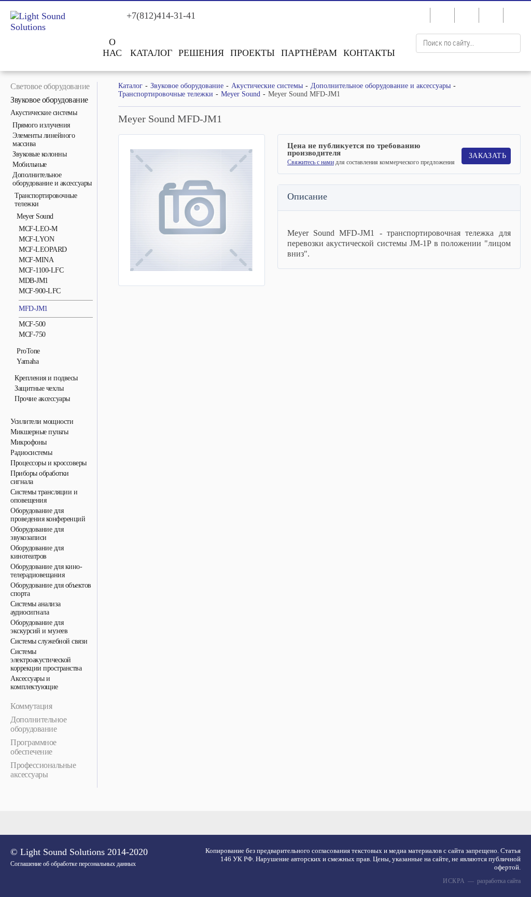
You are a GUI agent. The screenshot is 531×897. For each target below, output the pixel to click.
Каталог (151, 53)
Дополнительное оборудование (38, 724)
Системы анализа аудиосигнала (35, 608)
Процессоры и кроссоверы (48, 463)
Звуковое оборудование (49, 99)
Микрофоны (28, 442)
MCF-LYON (36, 239)
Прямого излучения (41, 125)
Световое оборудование (50, 86)
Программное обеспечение (33, 747)
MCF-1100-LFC (41, 270)
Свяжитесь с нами (310, 162)
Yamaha (27, 361)
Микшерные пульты (39, 432)
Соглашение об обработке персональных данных (73, 863)
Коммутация (31, 706)
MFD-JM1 (33, 308)
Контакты (369, 53)
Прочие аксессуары (42, 399)
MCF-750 (32, 334)
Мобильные (29, 164)
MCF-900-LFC (40, 291)
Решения (201, 53)
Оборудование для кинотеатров (36, 552)
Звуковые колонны (39, 154)
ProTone (28, 351)
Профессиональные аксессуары (43, 770)
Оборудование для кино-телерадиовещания (46, 571)
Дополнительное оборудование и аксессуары (52, 179)
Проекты (252, 53)
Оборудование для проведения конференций (47, 515)
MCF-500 (32, 324)
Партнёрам (309, 53)
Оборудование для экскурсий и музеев (38, 627)
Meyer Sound (35, 216)
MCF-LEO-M (38, 229)
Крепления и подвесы (46, 378)
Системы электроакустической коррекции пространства (45, 660)
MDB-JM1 (33, 280)
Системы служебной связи (49, 641)
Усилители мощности (41, 421)
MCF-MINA (36, 260)
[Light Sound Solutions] (48, 22)
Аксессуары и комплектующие (34, 683)
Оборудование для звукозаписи (36, 533)
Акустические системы (43, 113)
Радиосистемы (31, 453)
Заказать (487, 156)
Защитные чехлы (39, 388)
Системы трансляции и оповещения (43, 496)
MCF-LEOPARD (43, 249)
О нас (112, 47)
